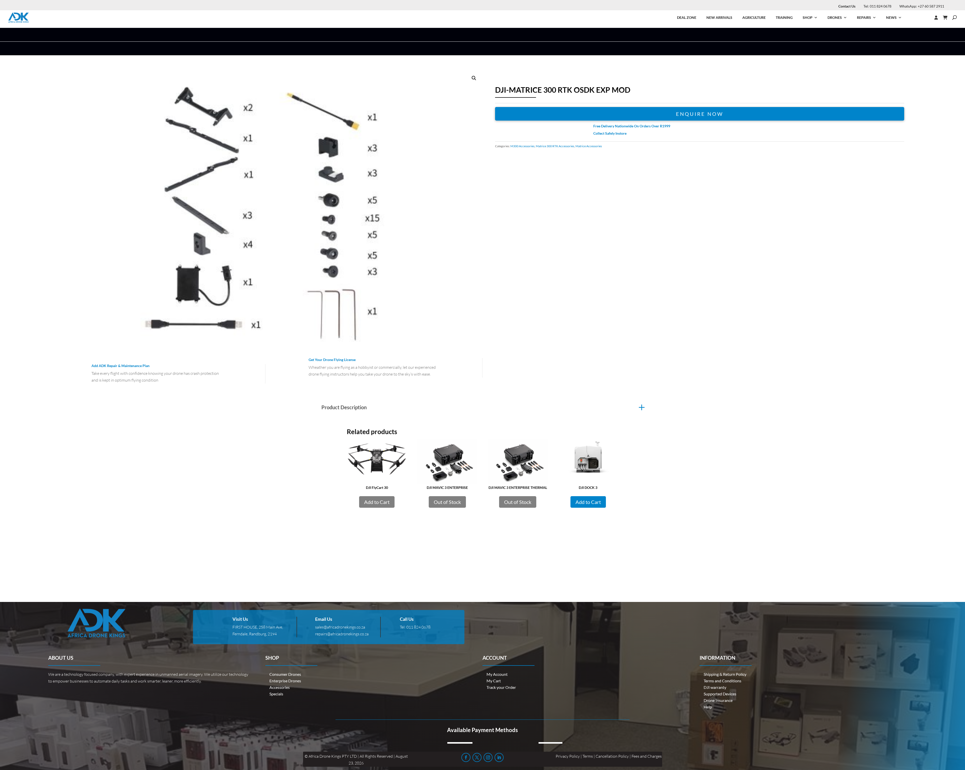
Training (784, 17)
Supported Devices (720, 693)
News (891, 17)
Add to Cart (377, 502)
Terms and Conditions (722, 680)
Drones (835, 17)
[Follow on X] (476, 757)
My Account (497, 674)
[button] (473, 78)
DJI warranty (715, 687)
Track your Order (501, 687)
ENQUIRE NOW (699, 114)
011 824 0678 (418, 627)
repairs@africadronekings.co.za (342, 633)
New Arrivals (719, 17)
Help (708, 706)
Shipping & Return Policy (725, 674)
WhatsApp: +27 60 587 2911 (921, 6)
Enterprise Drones (285, 680)
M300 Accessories (522, 146)
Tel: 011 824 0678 (877, 6)
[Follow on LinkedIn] (499, 757)
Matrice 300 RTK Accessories (555, 146)
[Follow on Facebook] (465, 757)
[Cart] (947, 18)
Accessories (279, 687)
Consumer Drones (285, 674)
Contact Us (846, 6)
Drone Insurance (718, 700)
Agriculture (754, 17)
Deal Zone (686, 17)
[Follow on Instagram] (488, 757)
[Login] (926, 18)
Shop (807, 17)
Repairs (864, 17)
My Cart (494, 680)
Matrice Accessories (588, 146)
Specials (276, 693)
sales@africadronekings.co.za (340, 627)
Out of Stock (447, 502)
